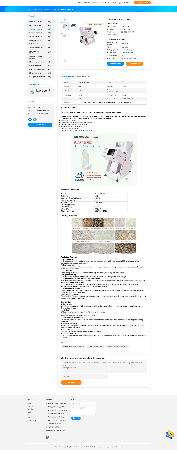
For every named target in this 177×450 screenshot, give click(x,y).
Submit (71, 382)
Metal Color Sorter (40, 73)
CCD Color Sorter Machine (40, 52)
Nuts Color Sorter (40, 44)
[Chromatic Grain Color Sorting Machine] (31, 92)
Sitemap (30, 415)
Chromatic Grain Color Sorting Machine (43, 91)
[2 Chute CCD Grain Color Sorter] (87, 35)
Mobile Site (30, 418)
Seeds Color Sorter (40, 47)
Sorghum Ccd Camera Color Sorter (117, 346)
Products (30, 406)
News (29, 412)
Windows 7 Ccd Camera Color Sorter (73, 346)
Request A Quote (142, 3)
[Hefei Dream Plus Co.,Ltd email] (30, 119)
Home (29, 403)
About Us (30, 409)
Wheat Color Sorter (40, 36)
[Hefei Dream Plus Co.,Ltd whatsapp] (35, 119)
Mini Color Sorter (40, 22)
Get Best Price (115, 64)
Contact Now (40, 125)
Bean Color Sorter (40, 33)
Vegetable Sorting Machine (40, 57)
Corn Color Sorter (40, 40)
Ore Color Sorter (40, 65)
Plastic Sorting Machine (40, 62)
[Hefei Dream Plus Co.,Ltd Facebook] (47, 437)
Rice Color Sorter (40, 25)
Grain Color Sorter (40, 29)
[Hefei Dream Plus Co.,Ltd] (35, 3)
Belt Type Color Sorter (40, 77)
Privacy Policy (31, 420)
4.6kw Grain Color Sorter (95, 346)
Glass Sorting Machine (40, 69)
